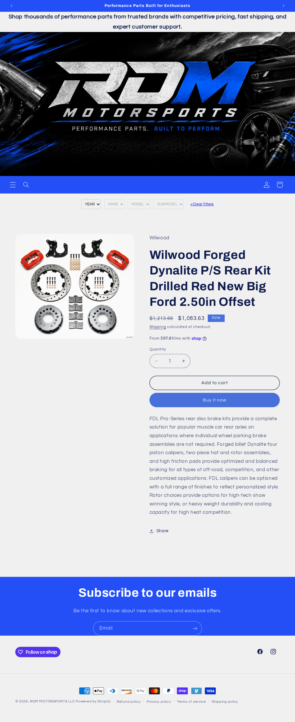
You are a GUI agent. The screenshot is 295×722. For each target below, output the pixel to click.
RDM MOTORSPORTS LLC (52, 701)
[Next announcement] (283, 6)
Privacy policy (159, 701)
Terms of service (191, 701)
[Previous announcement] (11, 6)
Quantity (158, 349)
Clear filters (202, 204)
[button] (12, 184)
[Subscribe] (195, 628)
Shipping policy (225, 701)
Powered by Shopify (93, 701)
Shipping (158, 327)
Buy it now (215, 400)
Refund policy (129, 701)
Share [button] (162, 531)
